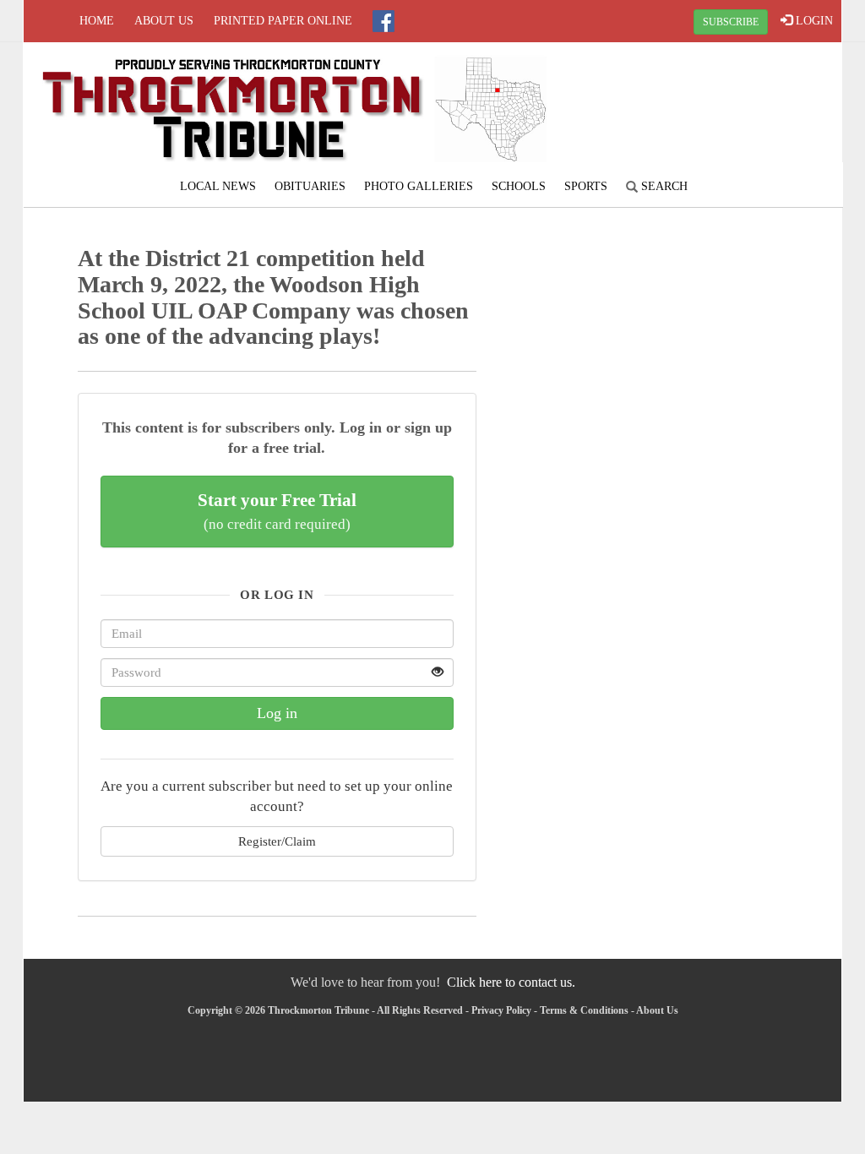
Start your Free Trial (277, 511)
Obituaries (310, 186)
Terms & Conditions (584, 1010)
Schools (519, 186)
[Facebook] (383, 21)
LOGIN (812, 20)
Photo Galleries (418, 186)
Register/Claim (277, 841)
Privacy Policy (501, 1010)
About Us (163, 20)
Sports (585, 186)
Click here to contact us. (511, 982)
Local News (218, 186)
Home (96, 20)
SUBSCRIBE (731, 22)
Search (663, 186)
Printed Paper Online (283, 20)
